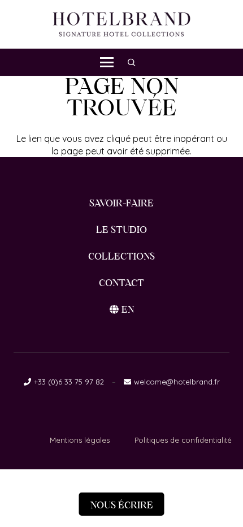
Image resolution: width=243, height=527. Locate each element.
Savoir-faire (121, 203)
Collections (121, 256)
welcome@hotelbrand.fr (177, 381)
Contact (121, 283)
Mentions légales (80, 439)
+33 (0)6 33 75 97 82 (69, 381)
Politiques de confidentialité (183, 439)
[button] (107, 62)
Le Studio (121, 230)
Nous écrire (121, 505)
